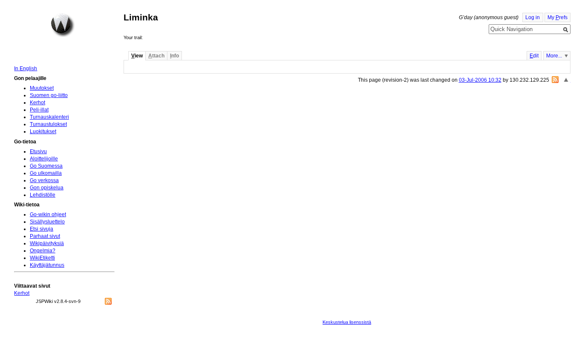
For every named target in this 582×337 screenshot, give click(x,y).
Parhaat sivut (45, 236)
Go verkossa (44, 180)
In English (25, 68)
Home (62, 25)
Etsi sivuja (41, 229)
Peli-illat (39, 110)
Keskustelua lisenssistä (347, 322)
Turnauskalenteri (49, 117)
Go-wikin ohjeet (48, 214)
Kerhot (37, 103)
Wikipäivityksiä (47, 243)
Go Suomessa (46, 166)
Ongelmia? (42, 251)
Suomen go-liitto (49, 95)
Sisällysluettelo (47, 222)
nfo (174, 56)
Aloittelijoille (44, 159)
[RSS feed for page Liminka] (555, 79)
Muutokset (42, 88)
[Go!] (565, 29)
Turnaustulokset (48, 124)
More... (554, 56)
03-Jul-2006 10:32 (480, 80)
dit (534, 56)
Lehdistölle (42, 195)
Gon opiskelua (46, 188)
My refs (557, 17)
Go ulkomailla (46, 173)
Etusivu (38, 151)
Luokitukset (43, 131)
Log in (532, 17)
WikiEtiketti (42, 258)
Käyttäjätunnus (47, 265)
